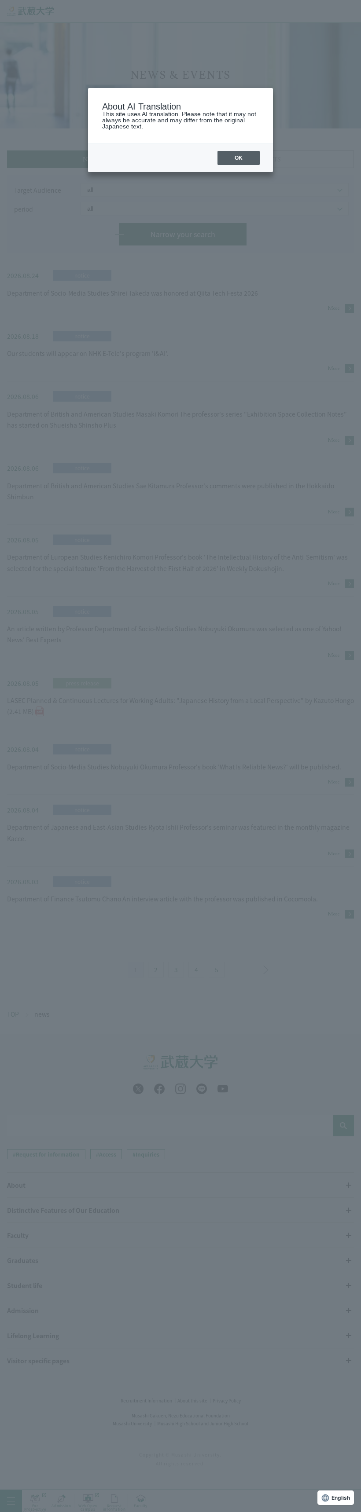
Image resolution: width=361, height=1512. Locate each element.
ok (239, 158)
